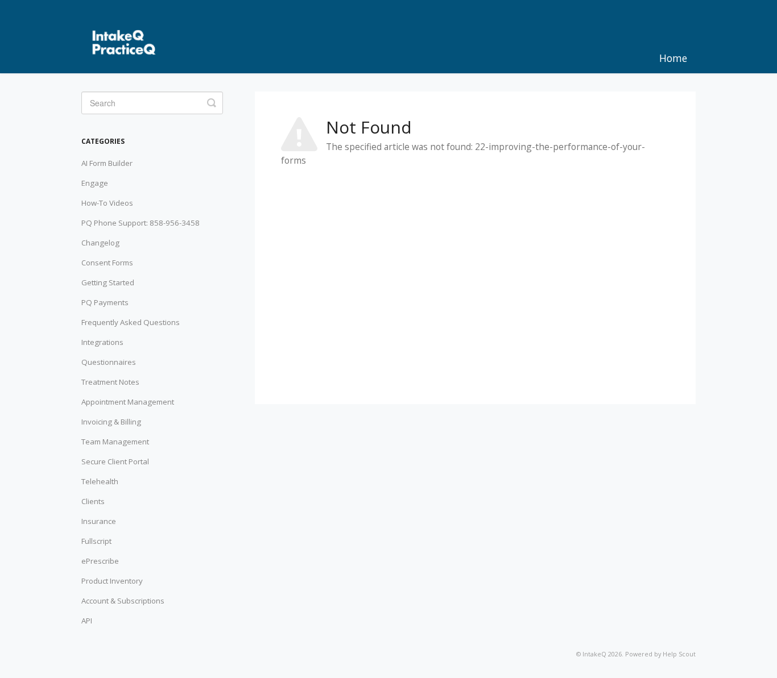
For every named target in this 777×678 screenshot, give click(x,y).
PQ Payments (105, 302)
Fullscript (96, 541)
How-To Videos (107, 203)
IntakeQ (594, 654)
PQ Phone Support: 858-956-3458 (140, 223)
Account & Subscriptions (122, 601)
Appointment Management (127, 402)
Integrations (102, 342)
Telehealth (99, 481)
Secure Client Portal (115, 461)
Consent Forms (107, 262)
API (86, 620)
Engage (94, 183)
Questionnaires (108, 362)
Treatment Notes (110, 382)
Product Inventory (112, 581)
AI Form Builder (107, 163)
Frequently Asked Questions (130, 322)
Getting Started (107, 282)
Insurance (98, 521)
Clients (93, 501)
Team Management (115, 441)
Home (673, 58)
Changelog (100, 243)
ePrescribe (100, 561)
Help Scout (679, 654)
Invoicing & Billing (111, 422)
